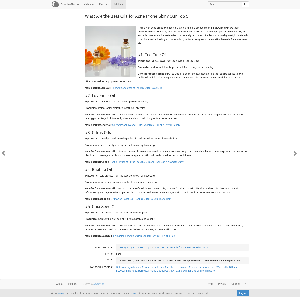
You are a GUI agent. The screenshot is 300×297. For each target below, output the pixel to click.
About (59, 283)
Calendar (89, 4)
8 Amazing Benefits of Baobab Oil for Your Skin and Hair (141, 198)
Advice (118, 4)
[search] (245, 4)
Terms (209, 283)
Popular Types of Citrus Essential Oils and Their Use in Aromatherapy (147, 162)
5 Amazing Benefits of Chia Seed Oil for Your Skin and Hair (144, 236)
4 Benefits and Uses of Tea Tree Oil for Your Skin (136, 88)
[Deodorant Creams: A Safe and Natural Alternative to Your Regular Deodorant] (4, 153)
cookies (61, 293)
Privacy (222, 283)
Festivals (104, 4)
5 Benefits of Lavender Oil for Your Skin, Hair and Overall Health (146, 125)
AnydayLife (98, 284)
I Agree (243, 293)
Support (72, 283)
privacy (134, 293)
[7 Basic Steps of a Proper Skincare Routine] (295, 153)
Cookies (235, 283)
